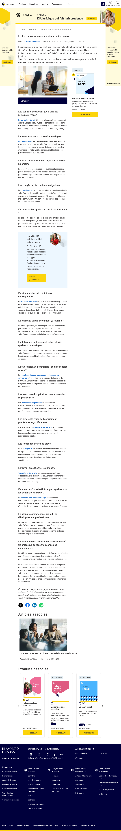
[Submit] (103, 8)
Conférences (56, 780)
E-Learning (56, 784)
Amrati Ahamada (33, 41)
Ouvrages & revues (35, 808)
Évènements (79, 793)
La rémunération (25, 141)
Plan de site (103, 754)
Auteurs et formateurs (83, 776)
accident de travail (29, 301)
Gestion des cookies (88, 825)
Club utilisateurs (81, 789)
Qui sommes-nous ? (9, 771)
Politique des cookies (69, 825)
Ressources (32, 29)
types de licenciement (42, 427)
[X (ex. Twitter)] (20, 605)
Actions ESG (79, 784)
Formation (55, 776)
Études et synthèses (106, 789)
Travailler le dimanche (27, 473)
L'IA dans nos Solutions (36, 804)
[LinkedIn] (34, 605)
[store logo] (8, 4)
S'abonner (79, 758)
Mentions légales (23, 825)
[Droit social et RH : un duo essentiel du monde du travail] (60, 635)
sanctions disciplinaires (32, 402)
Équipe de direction (9, 780)
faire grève (27, 448)
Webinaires (103, 794)
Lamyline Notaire (34, 780)
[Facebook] (27, 605)
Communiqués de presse (11, 800)
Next (102, 706)
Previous (18, 706)
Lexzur (30, 795)
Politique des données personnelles (45, 825)
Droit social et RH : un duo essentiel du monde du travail (48, 653)
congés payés (27, 190)
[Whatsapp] (41, 605)
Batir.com (31, 800)
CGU (4, 825)
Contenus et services (9, 784)
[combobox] (85, 4)
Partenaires (79, 780)
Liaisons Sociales (34, 784)
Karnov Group (7, 776)
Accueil (23, 29)
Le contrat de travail (27, 120)
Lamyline (31, 776)
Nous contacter (81, 754)
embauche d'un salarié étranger (32, 497)
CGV (11, 825)
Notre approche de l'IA (10, 789)
